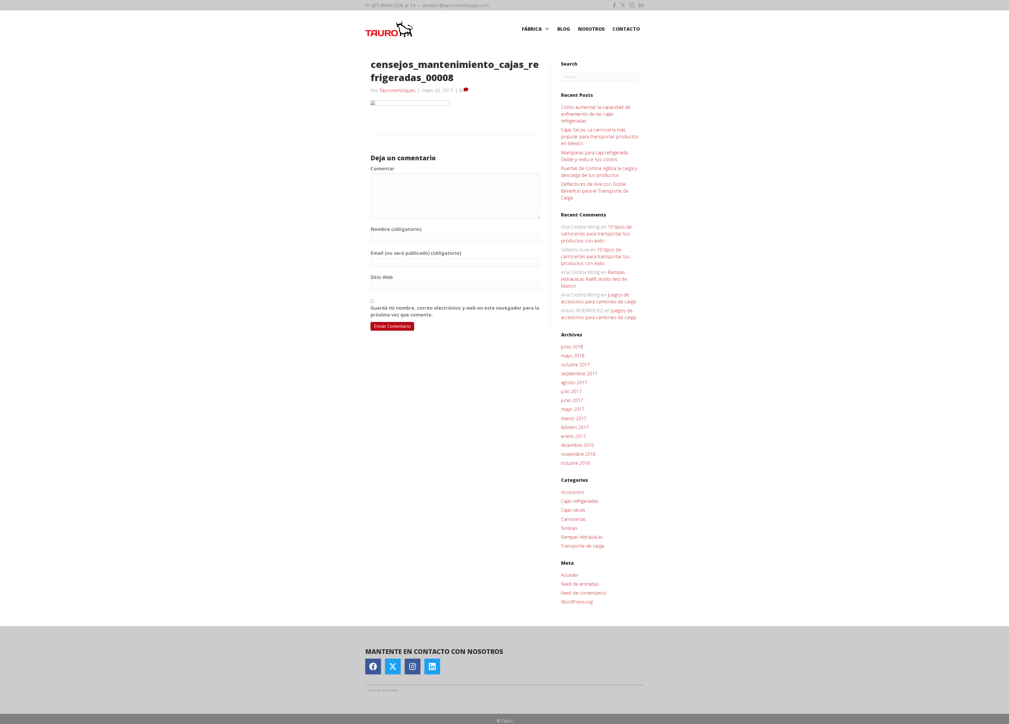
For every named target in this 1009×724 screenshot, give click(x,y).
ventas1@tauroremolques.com (456, 5)
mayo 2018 (572, 355)
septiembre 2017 (579, 373)
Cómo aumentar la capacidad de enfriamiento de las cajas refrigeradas (595, 114)
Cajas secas (573, 510)
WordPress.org (577, 602)
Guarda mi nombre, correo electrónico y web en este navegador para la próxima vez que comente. (454, 311)
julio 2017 (571, 391)
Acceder (570, 575)
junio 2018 (572, 346)
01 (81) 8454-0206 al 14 (390, 5)
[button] (547, 29)
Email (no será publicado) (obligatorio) (415, 253)
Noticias (569, 528)
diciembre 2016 (577, 445)
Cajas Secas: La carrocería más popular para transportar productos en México (600, 136)
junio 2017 (572, 400)
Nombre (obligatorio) (395, 229)
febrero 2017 (575, 427)
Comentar (382, 168)
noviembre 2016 (578, 454)
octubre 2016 (575, 463)
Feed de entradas (580, 584)
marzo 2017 (573, 418)
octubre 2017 (575, 364)
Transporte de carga (582, 546)
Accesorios (572, 492)
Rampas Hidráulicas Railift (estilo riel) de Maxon (594, 279)
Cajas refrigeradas (579, 501)
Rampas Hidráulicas (582, 537)
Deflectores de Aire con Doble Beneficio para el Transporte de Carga (595, 191)
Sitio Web (381, 277)
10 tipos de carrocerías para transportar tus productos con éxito (596, 234)
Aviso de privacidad (383, 690)
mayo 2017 (572, 409)
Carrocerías (573, 519)
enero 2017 (573, 436)
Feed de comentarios (583, 593)
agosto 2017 (574, 382)
